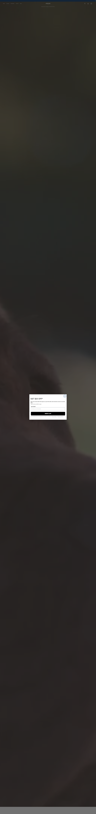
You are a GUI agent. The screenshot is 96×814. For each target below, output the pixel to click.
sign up (48, 413)
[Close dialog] (65, 396)
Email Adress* (33, 406)
